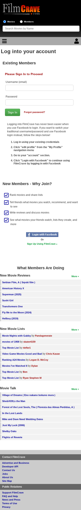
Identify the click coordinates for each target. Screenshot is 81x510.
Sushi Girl (7, 300)
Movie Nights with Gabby (16, 335)
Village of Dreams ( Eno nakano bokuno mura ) (28, 395)
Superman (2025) (11, 294)
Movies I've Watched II (14, 366)
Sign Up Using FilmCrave (41, 244)
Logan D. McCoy (38, 360)
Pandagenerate (43, 335)
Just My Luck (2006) (13, 425)
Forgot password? (34, 112)
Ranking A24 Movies (13, 360)
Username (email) (16, 81)
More (74, 276)
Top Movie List (10, 347)
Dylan (34, 366)
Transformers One (12, 306)
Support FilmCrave (13, 492)
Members (29, 21)
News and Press (11, 499)
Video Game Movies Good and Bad (22, 353)
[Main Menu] (4, 42)
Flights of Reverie (12, 437)
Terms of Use (9, 503)
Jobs (5, 474)
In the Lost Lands (12, 413)
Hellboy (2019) (10, 318)
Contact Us (8, 470)
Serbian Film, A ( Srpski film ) (18, 282)
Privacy (6, 507)
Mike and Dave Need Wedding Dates (22, 419)
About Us (7, 477)
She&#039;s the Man (13, 401)
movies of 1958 (10, 341)
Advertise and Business (15, 463)
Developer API (10, 466)
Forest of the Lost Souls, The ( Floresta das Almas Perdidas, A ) (38, 407)
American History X (13, 288)
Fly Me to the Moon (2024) (17, 312)
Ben (25, 372)
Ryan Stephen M (32, 378)
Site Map (7, 481)
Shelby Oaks (9, 431)
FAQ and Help (10, 496)
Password (11, 96)
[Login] (77, 42)
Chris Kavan (53, 353)
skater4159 (29, 341)
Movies (11, 21)
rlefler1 (27, 347)
